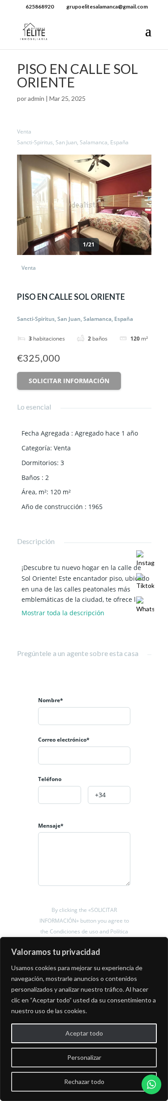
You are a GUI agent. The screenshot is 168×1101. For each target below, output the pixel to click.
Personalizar (84, 1057)
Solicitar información (69, 380)
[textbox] (60, 795)
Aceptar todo (84, 1033)
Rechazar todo (84, 1081)
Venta (24, 131)
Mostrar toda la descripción (64, 613)
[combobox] (59, 795)
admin (36, 98)
